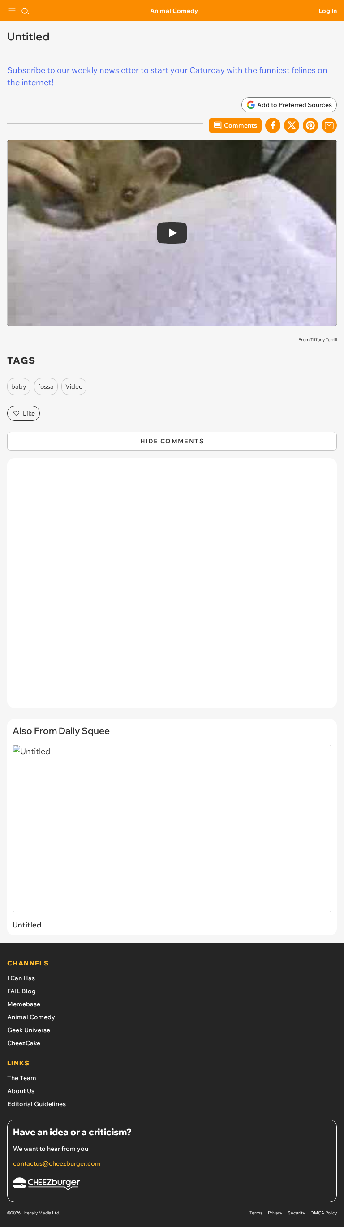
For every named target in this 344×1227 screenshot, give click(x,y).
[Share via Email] (329, 125)
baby (18, 386)
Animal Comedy (174, 11)
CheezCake (23, 1043)
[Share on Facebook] (272, 125)
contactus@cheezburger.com (57, 1163)
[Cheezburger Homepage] (172, 1185)
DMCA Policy (323, 1213)
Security (296, 1213)
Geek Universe (28, 1030)
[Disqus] (172, 587)
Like (29, 413)
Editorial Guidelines (36, 1104)
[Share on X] (291, 125)
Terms (255, 1213)
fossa (46, 386)
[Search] (25, 10)
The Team (21, 1078)
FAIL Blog (21, 991)
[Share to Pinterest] (310, 125)
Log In (327, 11)
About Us (20, 1091)
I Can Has (21, 978)
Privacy (275, 1213)
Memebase (23, 1004)
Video (73, 386)
